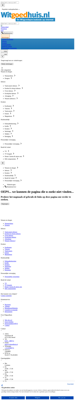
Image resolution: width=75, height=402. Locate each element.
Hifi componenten (10, 288)
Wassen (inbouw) (10, 241)
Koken (7, 253)
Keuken (4, 43)
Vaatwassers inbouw (11, 232)
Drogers (7, 225)
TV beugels (8, 285)
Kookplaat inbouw (10, 237)
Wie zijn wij (8, 320)
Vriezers (7, 249)
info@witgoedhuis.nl (11, 344)
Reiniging (8, 270)
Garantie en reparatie (11, 310)
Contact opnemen (6, 295)
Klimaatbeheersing (10, 261)
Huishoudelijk (6, 44)
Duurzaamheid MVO (11, 323)
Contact (7, 325)
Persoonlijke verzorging (9, 48)
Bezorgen (8, 304)
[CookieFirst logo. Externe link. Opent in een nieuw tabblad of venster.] (2, 385)
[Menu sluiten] (3, 5)
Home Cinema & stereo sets (13, 287)
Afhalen (7, 306)
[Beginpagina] (28, 21)
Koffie (7, 263)
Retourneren (8, 311)
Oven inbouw (9, 235)
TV (6, 283)
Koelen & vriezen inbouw (13, 234)
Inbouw (4, 41)
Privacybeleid (70, 384)
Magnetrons (8, 254)
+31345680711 (9, 348)
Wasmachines (9, 223)
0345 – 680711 (9, 341)
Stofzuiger (8, 266)
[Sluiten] (2, 56)
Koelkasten (8, 247)
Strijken (7, 268)
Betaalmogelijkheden (11, 308)
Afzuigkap (8, 239)
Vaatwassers (8, 251)
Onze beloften (9, 322)
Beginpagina (5, 204)
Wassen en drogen (7, 39)
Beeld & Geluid (7, 46)
